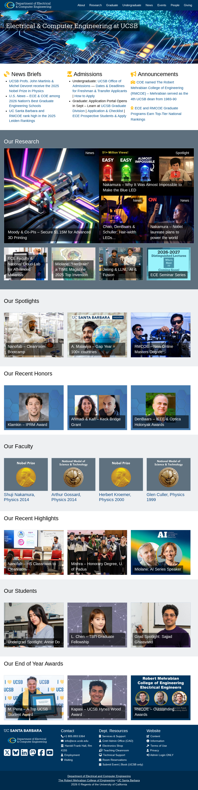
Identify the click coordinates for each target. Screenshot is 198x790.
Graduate (112, 5)
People (175, 5)
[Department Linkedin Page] (24, 752)
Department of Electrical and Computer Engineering (99, 776)
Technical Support (113, 755)
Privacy (154, 750)
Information (157, 740)
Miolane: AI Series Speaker (158, 569)
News (149, 5)
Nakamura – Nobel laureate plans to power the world (166, 232)
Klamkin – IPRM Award (27, 424)
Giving (188, 5)
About (81, 5)
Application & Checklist (105, 111)
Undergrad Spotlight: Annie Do (34, 642)
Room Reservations (114, 759)
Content (155, 736)
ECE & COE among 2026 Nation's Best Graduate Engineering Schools (34, 101)
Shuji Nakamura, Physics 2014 (19, 497)
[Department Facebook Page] (41, 752)
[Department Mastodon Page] (32, 752)
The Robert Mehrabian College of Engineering (86, 780)
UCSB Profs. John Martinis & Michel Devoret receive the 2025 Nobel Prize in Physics (34, 86)
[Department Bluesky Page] (15, 752)
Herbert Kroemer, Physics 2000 (115, 497)
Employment (72, 755)
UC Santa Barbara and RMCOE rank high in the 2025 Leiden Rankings (32, 116)
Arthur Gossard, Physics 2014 (66, 497)
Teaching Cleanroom (116, 750)
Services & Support (113, 736)
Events (161, 5)
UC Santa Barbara (128, 780)
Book (124, 764)
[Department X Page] (7, 752)
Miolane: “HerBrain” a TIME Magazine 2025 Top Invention (72, 269)
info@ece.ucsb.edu (76, 740)
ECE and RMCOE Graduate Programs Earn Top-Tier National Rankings (156, 113)
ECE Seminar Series (168, 275)
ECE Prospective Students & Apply (99, 116)
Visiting (68, 759)
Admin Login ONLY (161, 755)
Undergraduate (131, 5)
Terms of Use (158, 745)
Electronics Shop (112, 745)
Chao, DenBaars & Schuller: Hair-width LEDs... (119, 232)
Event (115, 764)
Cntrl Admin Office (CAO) (117, 740)
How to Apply (84, 96)
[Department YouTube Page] (49, 752)
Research (95, 5)
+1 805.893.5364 (74, 736)
